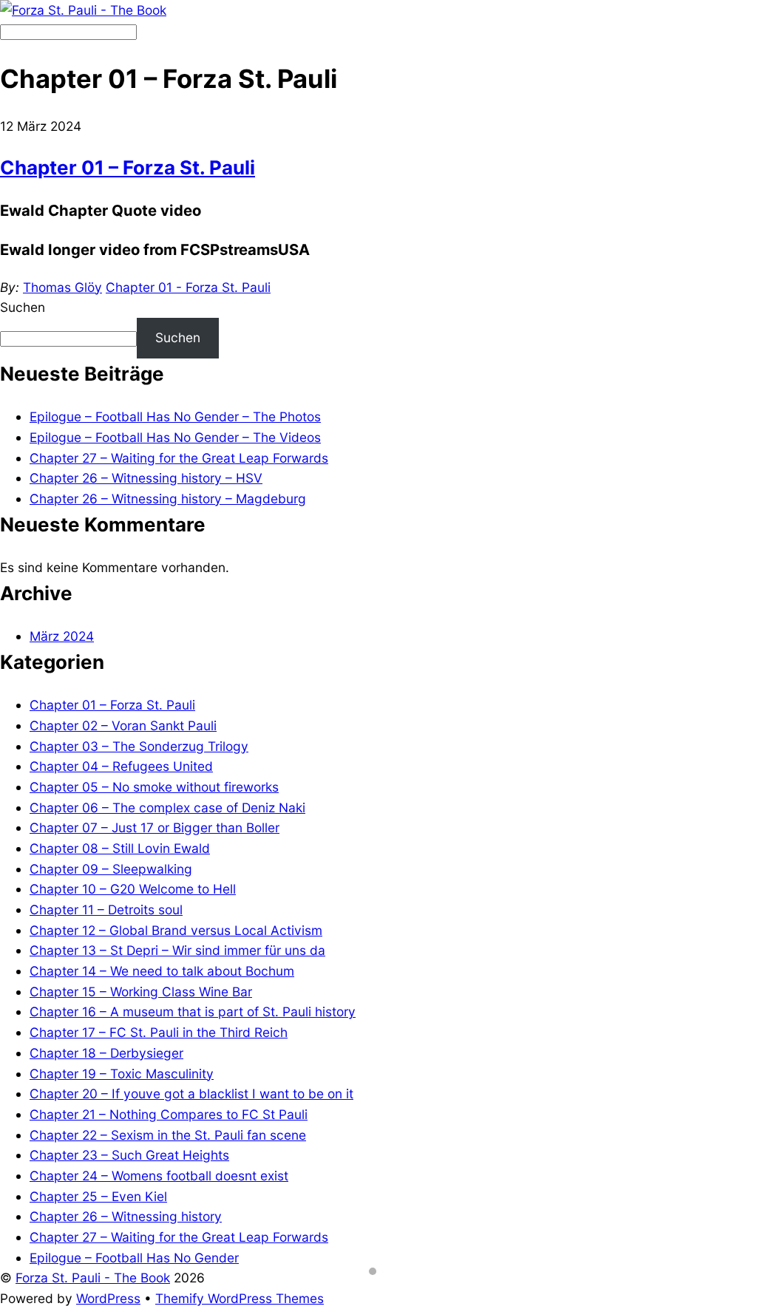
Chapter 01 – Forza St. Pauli (127, 167)
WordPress (108, 1298)
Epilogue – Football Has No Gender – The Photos (175, 416)
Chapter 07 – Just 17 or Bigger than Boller (154, 827)
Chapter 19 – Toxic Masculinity (122, 1073)
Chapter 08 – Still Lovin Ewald (120, 848)
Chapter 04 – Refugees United (121, 766)
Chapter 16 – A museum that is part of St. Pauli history (193, 1011)
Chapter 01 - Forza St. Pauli (188, 287)
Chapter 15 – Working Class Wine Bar (141, 991)
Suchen (22, 307)
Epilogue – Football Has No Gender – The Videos (175, 437)
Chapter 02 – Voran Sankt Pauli (123, 725)
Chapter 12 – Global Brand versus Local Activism (176, 930)
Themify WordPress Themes (239, 1298)
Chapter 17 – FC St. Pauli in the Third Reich (159, 1032)
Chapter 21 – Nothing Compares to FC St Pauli (169, 1114)
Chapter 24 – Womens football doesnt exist (159, 1175)
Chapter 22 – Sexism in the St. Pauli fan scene (168, 1135)
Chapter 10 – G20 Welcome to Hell (133, 889)
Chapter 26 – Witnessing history (126, 1216)
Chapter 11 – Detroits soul (106, 909)
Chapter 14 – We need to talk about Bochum (162, 971)
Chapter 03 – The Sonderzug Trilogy (139, 746)
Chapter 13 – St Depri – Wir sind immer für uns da (177, 950)
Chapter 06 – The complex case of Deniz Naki (167, 807)
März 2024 (62, 636)
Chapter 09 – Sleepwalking (111, 869)
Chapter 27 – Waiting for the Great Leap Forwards (179, 458)
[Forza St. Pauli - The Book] (83, 10)
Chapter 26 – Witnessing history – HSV (146, 478)
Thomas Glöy (62, 287)
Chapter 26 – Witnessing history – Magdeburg (168, 498)
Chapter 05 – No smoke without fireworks (154, 787)
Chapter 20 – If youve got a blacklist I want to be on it (191, 1093)
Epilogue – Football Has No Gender (134, 1257)
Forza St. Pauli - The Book (93, 1277)
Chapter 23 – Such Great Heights (129, 1155)
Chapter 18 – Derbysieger (106, 1053)
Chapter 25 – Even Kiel (98, 1196)
